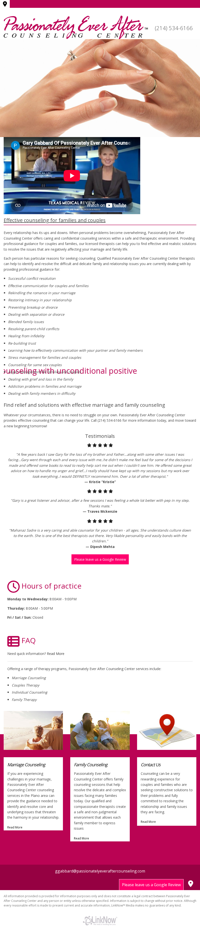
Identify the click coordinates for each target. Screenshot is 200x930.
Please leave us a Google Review (100, 559)
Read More (55, 653)
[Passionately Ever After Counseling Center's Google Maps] (5, 4)
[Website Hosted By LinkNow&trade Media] (100, 921)
